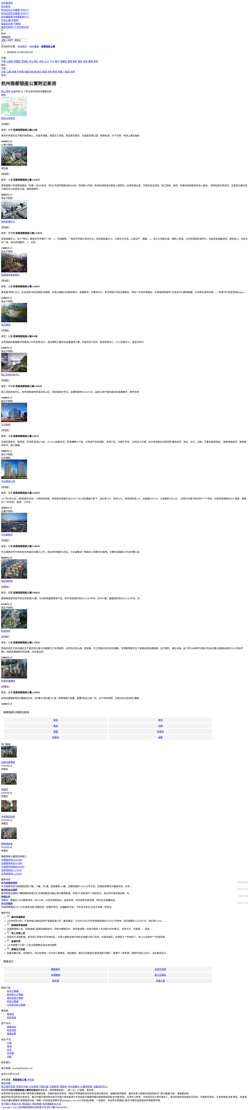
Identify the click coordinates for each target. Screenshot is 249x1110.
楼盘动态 (11, 1027)
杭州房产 (22, 46)
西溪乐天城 (22, 1086)
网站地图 (37, 1104)
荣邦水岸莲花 (8, 118)
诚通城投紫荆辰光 (10, 275)
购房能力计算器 (15, 994)
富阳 (69, 61)
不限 (3, 61)
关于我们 (5, 1104)
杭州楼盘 (34, 46)
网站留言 (26, 1104)
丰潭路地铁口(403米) (11, 860)
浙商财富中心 (8, 221)
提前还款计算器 (15, 998)
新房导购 (11, 1030)
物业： (4, 65)
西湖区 (24, 61)
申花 (160, 720)
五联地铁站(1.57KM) (11, 870)
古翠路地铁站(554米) (11, 863)
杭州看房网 (7, 3)
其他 (95, 61)
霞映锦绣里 (7, 581)
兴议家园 (33, 1086)
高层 (44, 72)
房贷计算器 (12, 991)
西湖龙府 (5, 631)
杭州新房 (5, 6)
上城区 (9, 61)
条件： (4, 75)
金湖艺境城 (160, 969)
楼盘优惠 (11, 1034)
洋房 (49, 72)
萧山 (36, 61)
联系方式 (16, 1104)
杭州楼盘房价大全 (52, 1104)
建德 (90, 61)
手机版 (23, 1080)
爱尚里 (55, 981)
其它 (39, 72)
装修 (8, 37)
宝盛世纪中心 (100, 1086)
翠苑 (55, 720)
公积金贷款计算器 (16, 1005)
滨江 (31, 61)
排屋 (60, 72)
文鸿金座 (5, 424)
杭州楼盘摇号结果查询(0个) (15, 17)
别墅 (26, 72)
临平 (57, 61)
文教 (160, 726)
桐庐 (75, 61)
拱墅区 (17, 61)
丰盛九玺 (160, 981)
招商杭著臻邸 (8, 681)
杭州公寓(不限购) (10, 20)
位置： (4, 58)
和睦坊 (63, 1086)
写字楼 (20, 72)
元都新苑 (54, 1086)
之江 (46, 61)
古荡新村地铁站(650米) (12, 867)
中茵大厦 (43, 1086)
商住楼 (32, 72)
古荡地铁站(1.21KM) (11, 874)
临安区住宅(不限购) (11, 24)
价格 (13, 91)
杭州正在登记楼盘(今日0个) (15, 13)
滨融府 (4, 789)
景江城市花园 (8, 1086)
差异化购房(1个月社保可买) (15, 27)
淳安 (85, 61)
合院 (72, 72)
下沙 (52, 61)
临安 (80, 61)
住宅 (3, 72)
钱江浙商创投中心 (10, 374)
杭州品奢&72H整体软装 (80, 1086)
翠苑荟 (4, 168)
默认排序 (5, 91)
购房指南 (11, 1017)
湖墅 (55, 731)
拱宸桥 (160, 731)
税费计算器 (12, 1001)
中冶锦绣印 (7, 535)
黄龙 (55, 726)
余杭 (41, 61)
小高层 (66, 72)
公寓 (8, 72)
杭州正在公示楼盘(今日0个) (15, 10)
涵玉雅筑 (5, 325)
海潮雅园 (55, 975)
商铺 (14, 72)
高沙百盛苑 (160, 975)
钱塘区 (63, 61)
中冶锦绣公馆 (8, 481)
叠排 (54, 72)
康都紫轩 (55, 969)
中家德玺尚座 (8, 816)
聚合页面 (5, 1083)
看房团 (10, 1014)
